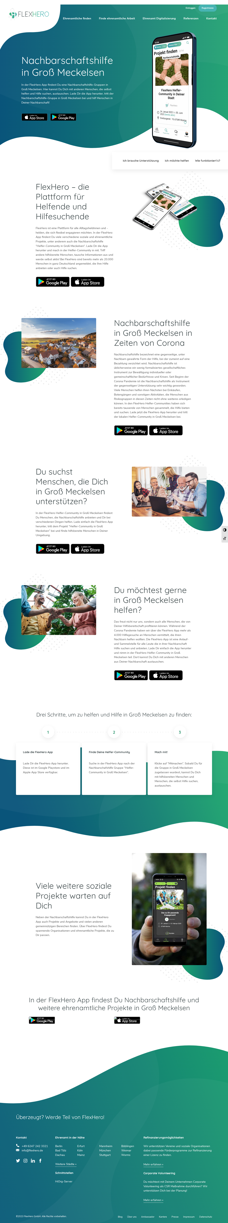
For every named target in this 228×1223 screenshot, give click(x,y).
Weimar (126, 1150)
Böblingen (127, 1146)
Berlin (58, 1146)
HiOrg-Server (63, 1181)
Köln (80, 1150)
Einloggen (190, 8)
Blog (120, 1216)
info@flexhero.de (32, 1150)
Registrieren (208, 8)
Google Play (53, 281)
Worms (125, 1155)
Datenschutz (205, 1216)
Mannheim (105, 1146)
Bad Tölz (60, 1150)
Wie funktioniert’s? (207, 160)
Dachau (60, 1155)
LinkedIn (33, 1161)
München (105, 1150)
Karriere (163, 1216)
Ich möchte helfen (177, 160)
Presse (175, 1216)
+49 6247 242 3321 (35, 1145)
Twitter (18, 1161)
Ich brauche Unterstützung (141, 160)
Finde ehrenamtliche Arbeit (117, 18)
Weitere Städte (64, 1164)
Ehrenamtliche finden (77, 18)
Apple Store (88, 281)
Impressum (189, 1216)
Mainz (81, 1155)
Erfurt (81, 1146)
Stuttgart (105, 1155)
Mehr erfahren (152, 1164)
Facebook (40, 1161)
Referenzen (191, 18)
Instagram (25, 1161)
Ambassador (147, 1216)
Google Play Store (63, 117)
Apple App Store (34, 117)
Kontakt (211, 18)
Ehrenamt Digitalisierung (159, 18)
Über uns (131, 1216)
